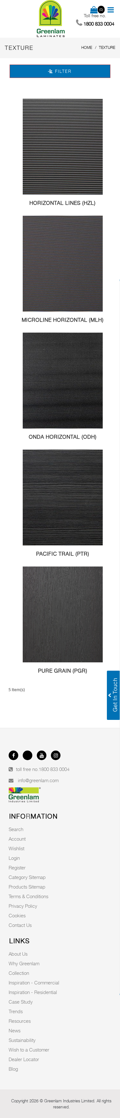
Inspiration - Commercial (34, 982)
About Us (18, 954)
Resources (20, 1021)
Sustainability (22, 1040)
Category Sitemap (27, 877)
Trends (16, 1011)
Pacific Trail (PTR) (62, 554)
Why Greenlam (24, 963)
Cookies (17, 915)
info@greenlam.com (38, 780)
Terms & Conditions (28, 896)
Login (14, 858)
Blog (13, 1069)
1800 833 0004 (54, 769)
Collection (19, 973)
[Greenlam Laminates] (50, 19)
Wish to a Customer (29, 1049)
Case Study (21, 1002)
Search (16, 829)
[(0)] (94, 10)
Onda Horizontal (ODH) (63, 437)
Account (17, 839)
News (14, 1030)
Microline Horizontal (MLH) (63, 320)
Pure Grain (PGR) (62, 671)
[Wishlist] (62, 146)
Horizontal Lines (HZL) (62, 203)
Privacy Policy (23, 906)
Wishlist (16, 848)
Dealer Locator (24, 1059)
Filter (62, 71)
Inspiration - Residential (33, 992)
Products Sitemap (27, 887)
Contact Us (20, 925)
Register (17, 867)
